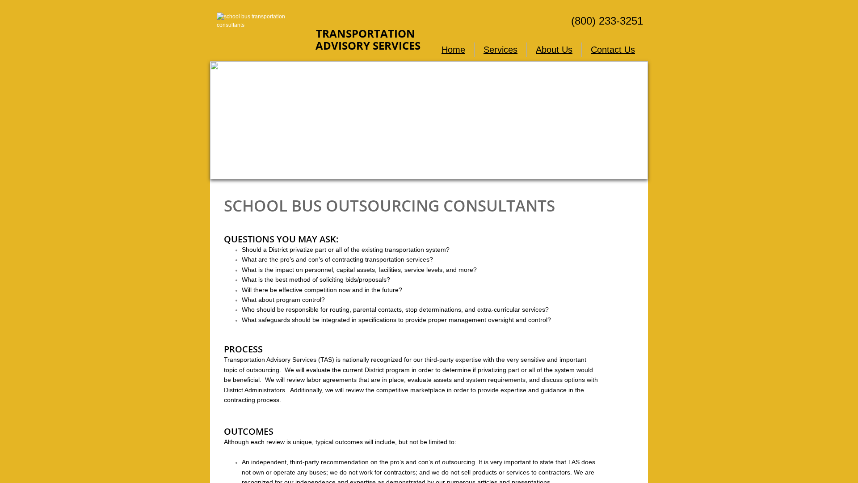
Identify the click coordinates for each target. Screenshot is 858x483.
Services (500, 50)
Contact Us (613, 50)
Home (453, 50)
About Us (554, 50)
